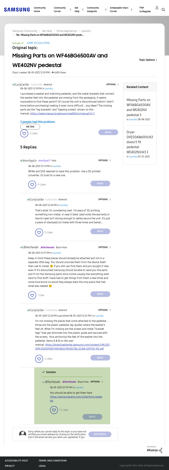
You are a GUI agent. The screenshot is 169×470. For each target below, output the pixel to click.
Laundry (86, 31)
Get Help (77, 9)
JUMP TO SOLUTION (38, 43)
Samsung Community (24, 31)
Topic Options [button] (147, 59)
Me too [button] (30, 126)
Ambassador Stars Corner (119, 9)
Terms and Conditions (53, 460)
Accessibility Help (16, 460)
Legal (42, 466)
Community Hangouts (93, 9)
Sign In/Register (145, 9)
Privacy (10, 466)
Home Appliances (67, 31)
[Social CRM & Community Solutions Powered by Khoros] (154, 449)
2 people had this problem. (38, 122)
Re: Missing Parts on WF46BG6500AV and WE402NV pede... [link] (50, 34)
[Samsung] (17, 9)
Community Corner (60, 9)
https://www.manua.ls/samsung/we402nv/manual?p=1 (62, 113)
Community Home (40, 9)
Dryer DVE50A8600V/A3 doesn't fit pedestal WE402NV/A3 (140, 142)
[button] (112, 84)
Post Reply (100, 434)
